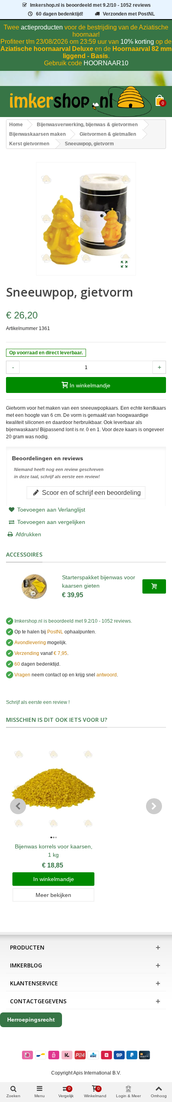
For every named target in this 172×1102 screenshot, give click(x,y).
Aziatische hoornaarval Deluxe (46, 48)
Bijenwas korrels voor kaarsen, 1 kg (53, 850)
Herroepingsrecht (31, 1019)
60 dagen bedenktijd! (59, 14)
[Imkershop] (81, 101)
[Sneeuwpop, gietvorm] (124, 264)
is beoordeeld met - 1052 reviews (90, 5)
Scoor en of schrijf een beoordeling (90, 492)
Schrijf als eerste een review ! (38, 702)
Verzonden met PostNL (129, 14)
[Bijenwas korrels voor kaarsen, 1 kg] (53, 789)
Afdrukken (28, 534)
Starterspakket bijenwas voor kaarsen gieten (98, 581)
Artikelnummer (22, 328)
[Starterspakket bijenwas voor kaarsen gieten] (34, 586)
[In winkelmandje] (154, 586)
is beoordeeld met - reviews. (73, 621)
